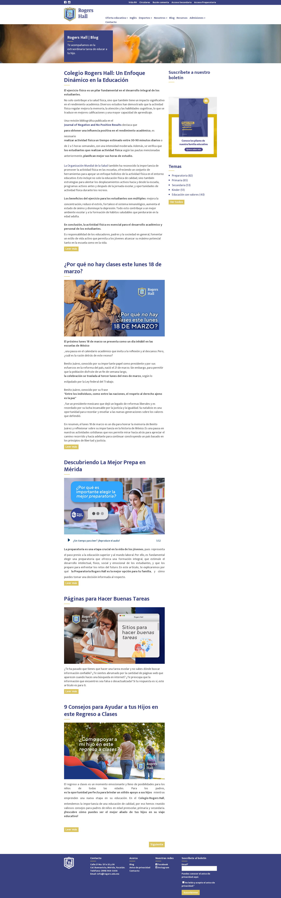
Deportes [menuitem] (144, 18)
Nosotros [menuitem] (159, 18)
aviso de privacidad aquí (196, 875)
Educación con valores (188, 194)
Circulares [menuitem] (144, 2)
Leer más (71, 249)
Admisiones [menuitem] (196, 18)
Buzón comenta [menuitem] (161, 2)
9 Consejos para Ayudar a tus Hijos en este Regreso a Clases (111, 710)
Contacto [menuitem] (111, 22)
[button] (69, 541)
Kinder (178, 190)
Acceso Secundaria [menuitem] (182, 2)
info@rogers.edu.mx (108, 874)
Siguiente (156, 844)
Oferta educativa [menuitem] (115, 18)
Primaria (180, 180)
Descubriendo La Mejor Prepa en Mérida (105, 466)
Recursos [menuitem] (182, 18)
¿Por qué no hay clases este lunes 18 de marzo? (112, 268)
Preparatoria (182, 175)
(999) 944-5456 (109, 871)
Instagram (163, 867)
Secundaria (181, 185)
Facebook (162, 864)
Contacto (134, 871)
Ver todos (176, 202)
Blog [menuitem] (171, 18)
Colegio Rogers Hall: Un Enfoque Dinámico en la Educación (104, 76)
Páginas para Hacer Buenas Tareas (106, 599)
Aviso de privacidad (139, 867)
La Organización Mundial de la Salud (86, 165)
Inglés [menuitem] (133, 18)
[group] (114, 541)
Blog (131, 864)
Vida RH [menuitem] (133, 2)
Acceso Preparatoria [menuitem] (204, 2)
